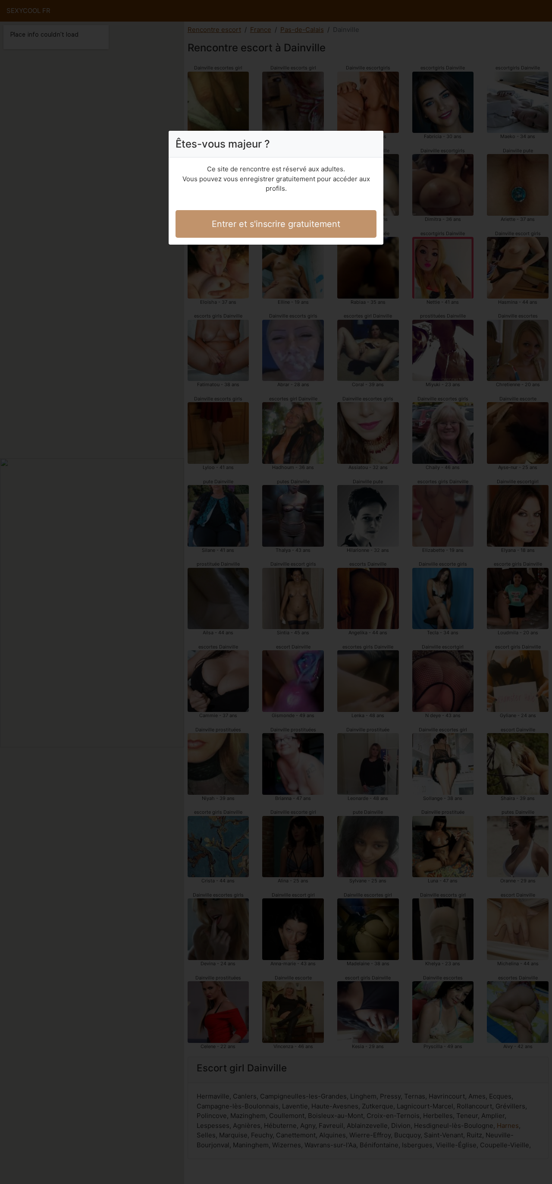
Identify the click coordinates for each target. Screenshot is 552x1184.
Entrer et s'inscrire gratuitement (276, 224)
